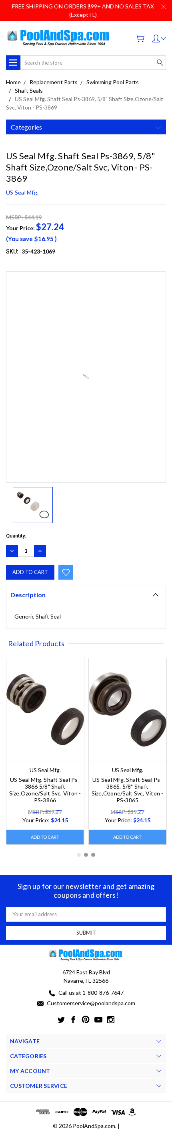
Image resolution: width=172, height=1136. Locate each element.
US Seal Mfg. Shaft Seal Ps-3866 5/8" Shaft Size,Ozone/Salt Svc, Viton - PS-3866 (45, 789)
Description (28, 594)
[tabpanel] (45, 751)
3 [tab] (93, 855)
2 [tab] (86, 855)
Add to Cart (45, 837)
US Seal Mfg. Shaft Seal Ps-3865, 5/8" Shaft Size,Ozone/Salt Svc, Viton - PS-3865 (128, 789)
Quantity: (16, 536)
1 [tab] (79, 855)
